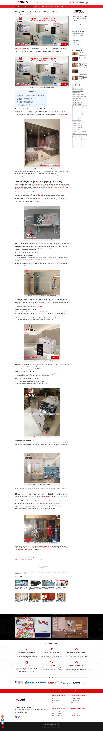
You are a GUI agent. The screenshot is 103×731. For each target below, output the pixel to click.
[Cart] (87, 3)
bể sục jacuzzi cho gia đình (78, 88)
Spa (73, 133)
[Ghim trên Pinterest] (44, 567)
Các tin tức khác (76, 29)
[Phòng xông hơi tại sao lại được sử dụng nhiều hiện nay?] (48, 596)
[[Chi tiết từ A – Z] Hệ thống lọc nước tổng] (62, 583)
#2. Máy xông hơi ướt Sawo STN (24, 98)
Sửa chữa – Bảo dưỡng (77, 31)
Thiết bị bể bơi (75, 139)
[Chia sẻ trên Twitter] (40, 567)
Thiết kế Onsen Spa (76, 38)
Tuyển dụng (75, 44)
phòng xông (85, 113)
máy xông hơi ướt (84, 106)
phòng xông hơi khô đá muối (78, 123)
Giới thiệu (37, 6)
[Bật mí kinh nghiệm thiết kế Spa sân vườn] (21, 596)
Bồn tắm (54, 705)
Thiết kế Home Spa (76, 35)
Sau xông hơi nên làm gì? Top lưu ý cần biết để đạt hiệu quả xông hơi (83, 65)
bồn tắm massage (76, 92)
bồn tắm (81, 90)
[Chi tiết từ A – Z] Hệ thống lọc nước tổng (61, 588)
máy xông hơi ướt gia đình (32, 572)
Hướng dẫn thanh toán (57, 713)
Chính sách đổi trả (75, 700)
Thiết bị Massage (75, 711)
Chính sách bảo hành (75, 698)
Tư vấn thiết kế (49, 6)
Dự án (42, 6)
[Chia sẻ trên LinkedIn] (46, 567)
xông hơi (74, 144)
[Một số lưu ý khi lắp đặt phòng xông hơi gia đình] (35, 596)
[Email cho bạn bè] (42, 567)
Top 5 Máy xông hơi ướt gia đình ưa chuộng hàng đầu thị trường (30, 95)
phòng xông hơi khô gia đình (78, 121)
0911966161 (81, 2)
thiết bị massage (82, 139)
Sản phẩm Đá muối (75, 715)
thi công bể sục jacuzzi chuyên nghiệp (80, 135)
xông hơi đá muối (80, 144)
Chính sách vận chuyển (76, 702)
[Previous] (17, 627)
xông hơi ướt (23, 573)
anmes (74, 84)
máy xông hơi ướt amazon (77, 108)
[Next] (48, 627)
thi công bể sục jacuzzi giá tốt (78, 137)
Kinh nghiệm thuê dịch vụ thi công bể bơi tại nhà (48, 588)
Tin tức (57, 6)
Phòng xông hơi (55, 700)
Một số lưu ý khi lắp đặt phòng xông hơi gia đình (34, 601)
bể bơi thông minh (83, 84)
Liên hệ (61, 6)
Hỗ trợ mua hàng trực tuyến (58, 711)
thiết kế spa (85, 142)
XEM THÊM (22, 105)
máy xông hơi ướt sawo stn (52, 572)
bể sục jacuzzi (75, 86)
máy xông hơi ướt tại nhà (62, 572)
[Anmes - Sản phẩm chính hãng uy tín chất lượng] (25, 3)
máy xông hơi (75, 100)
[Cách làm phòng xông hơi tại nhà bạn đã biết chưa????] (62, 596)
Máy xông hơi (55, 698)
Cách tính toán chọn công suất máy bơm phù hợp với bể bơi (35, 588)
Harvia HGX (17, 194)
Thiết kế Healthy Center (77, 33)
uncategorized (75, 46)
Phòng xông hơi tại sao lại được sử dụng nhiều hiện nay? (47, 601)
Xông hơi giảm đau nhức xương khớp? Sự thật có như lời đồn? (83, 53)
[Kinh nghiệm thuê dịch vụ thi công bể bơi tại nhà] (48, 583)
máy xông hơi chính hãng (77, 102)
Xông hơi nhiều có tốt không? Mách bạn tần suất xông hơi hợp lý (83, 77)
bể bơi (77, 84)
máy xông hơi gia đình (77, 104)
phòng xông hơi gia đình (77, 117)
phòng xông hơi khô (76, 119)
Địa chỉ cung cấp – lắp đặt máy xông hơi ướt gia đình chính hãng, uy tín (31, 104)
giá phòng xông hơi (76, 96)
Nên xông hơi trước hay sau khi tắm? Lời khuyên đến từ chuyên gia (83, 71)
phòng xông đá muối (76, 131)
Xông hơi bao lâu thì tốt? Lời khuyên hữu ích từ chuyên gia (83, 58)
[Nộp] (61, 3)
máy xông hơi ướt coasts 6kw (22, 572)
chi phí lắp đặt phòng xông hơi (78, 94)
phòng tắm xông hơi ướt (77, 113)
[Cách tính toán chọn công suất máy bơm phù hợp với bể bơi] (35, 583)
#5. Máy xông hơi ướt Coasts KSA (25, 102)
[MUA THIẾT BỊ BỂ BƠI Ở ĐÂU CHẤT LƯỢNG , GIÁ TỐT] (21, 583)
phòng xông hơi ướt (76, 129)
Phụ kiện (73, 713)
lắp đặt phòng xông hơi (77, 98)
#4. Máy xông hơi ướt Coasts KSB (25, 101)
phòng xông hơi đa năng (77, 125)
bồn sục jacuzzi (76, 90)
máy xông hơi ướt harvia (42, 572)
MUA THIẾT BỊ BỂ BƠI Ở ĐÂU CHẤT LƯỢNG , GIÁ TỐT (21, 588)
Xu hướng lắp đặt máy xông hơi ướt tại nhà (25, 94)
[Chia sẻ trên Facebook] (38, 567)
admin (18, 14)
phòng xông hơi (76, 115)
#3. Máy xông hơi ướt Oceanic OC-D (25, 99)
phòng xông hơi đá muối (77, 127)
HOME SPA (83, 96)
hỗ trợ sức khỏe (59, 112)
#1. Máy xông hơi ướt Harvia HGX (25, 96)
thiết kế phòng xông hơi (77, 142)
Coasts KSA (51, 442)
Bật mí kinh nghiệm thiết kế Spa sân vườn (21, 601)
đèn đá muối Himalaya (83, 146)
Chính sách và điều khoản (47, 727)
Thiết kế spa (75, 40)
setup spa (83, 131)
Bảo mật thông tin (57, 727)
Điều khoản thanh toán (57, 715)
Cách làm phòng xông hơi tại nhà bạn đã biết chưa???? (62, 601)
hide (35, 91)
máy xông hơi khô (76, 106)
